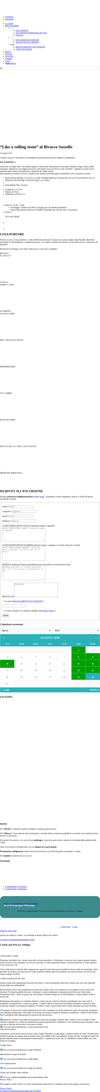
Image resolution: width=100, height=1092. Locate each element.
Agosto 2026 (50, 637)
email (42, 497)
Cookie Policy (66, 927)
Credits (75, 927)
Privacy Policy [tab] (6, 1079)
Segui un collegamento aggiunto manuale (21, 903)
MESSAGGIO (8, 596)
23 (93, 670)
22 (78, 670)
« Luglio (5, 690)
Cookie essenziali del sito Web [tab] (12, 978)
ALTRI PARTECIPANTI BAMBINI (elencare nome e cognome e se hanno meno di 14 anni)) (41, 545)
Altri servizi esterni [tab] (7, 1029)
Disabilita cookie (28, 940)
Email (5, 516)
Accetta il (24, 601)
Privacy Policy (48, 611)
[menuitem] (52, 23)
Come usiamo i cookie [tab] (9, 956)
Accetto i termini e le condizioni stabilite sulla (30, 611)
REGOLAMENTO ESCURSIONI (27, 601)
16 (93, 664)
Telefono (6, 521)
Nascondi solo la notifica (31, 1091)
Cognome (7, 511)
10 (7, 664)
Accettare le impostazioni (10, 940)
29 (78, 677)
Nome (5, 506)
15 (78, 664)
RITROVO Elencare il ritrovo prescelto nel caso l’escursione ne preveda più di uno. (36, 564)
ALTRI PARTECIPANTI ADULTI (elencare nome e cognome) (28, 526)
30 (93, 677)
